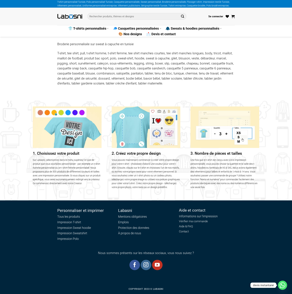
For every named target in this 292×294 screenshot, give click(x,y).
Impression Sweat (69, 228)
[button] (215, 16)
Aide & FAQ (186, 226)
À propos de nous (129, 233)
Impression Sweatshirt (72, 233)
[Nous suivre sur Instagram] (146, 265)
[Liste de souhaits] (227, 16)
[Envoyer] (182, 16)
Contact (184, 231)
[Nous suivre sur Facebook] (134, 265)
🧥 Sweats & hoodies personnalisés (192, 28)
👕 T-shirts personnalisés (87, 28)
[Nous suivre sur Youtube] (157, 265)
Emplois (123, 222)
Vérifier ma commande (193, 221)
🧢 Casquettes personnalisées (136, 28)
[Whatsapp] (282, 285)
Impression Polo (68, 239)
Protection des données (133, 228)
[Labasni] (69, 16)
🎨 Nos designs (130, 34)
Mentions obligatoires (132, 216)
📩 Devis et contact (161, 34)
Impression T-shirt (69, 222)
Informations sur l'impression (198, 216)
